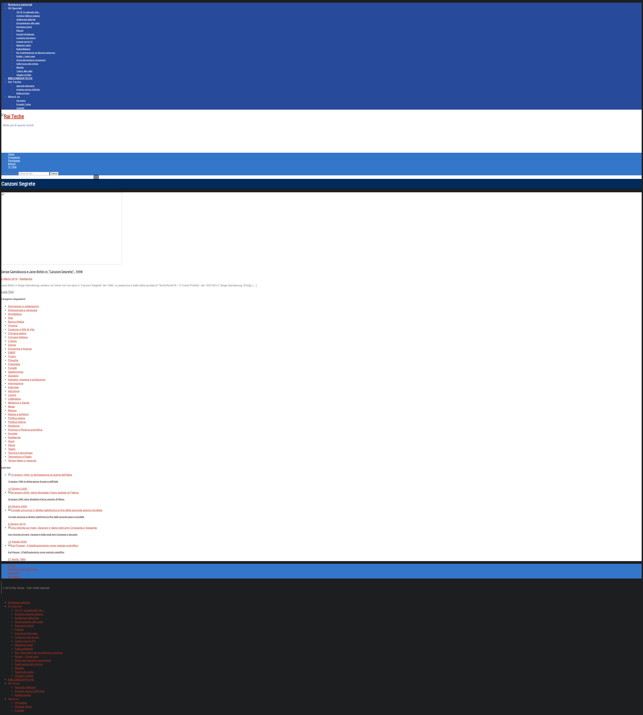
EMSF (12, 352)
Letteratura (14, 399)
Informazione (15, 383)
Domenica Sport (24, 26)
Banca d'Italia (16, 322)
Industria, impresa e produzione (26, 379)
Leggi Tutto (8, 292)
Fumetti (12, 368)
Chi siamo (21, 100)
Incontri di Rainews (25, 34)
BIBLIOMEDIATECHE (20, 78)
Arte (10, 318)
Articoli (11, 163)
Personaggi (14, 160)
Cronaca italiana (18, 337)
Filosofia (13, 360)
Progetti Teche (23, 104)
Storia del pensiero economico (31, 60)
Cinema (12, 325)
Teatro (11, 449)
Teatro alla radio (24, 71)
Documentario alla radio (28, 23)
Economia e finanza (20, 349)
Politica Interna (17, 422)
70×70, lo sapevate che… (28, 12)
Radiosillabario (23, 49)
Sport (11, 441)
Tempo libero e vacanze (22, 460)
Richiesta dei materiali (22, 569)
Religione (14, 426)
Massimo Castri (23, 45)
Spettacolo (26, 279)
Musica (12, 410)
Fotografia (14, 364)
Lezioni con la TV (24, 41)
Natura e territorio (18, 414)
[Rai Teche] (12, 116)
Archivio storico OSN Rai (28, 89)
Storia (11, 445)
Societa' (13, 433)
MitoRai (20, 67)
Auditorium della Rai (25, 19)
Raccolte (13, 573)
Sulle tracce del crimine (27, 63)
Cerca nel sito (9, 173)
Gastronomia (15, 372)
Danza (12, 345)
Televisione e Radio (20, 457)
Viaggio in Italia (23, 74)
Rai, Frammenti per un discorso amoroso (35, 52)
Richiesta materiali (20, 4)
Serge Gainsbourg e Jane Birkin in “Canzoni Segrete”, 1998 (42, 271)
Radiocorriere (22, 93)
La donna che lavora (25, 38)
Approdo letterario (25, 85)
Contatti (20, 108)
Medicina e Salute (18, 403)
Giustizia (13, 376)
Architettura (15, 314)
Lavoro (12, 395)
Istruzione (14, 391)
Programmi (14, 157)
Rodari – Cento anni (25, 56)
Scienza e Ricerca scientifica (25, 430)
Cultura (12, 341)
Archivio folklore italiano (28, 15)
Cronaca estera (17, 333)
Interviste (13, 387)
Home (11, 154)
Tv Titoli (12, 167)
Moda (11, 406)
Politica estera (16, 418)
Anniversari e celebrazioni (23, 306)
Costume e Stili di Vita (21, 329)
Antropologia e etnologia (22, 310)
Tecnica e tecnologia (20, 453)
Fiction (12, 356)
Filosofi (19, 30)
